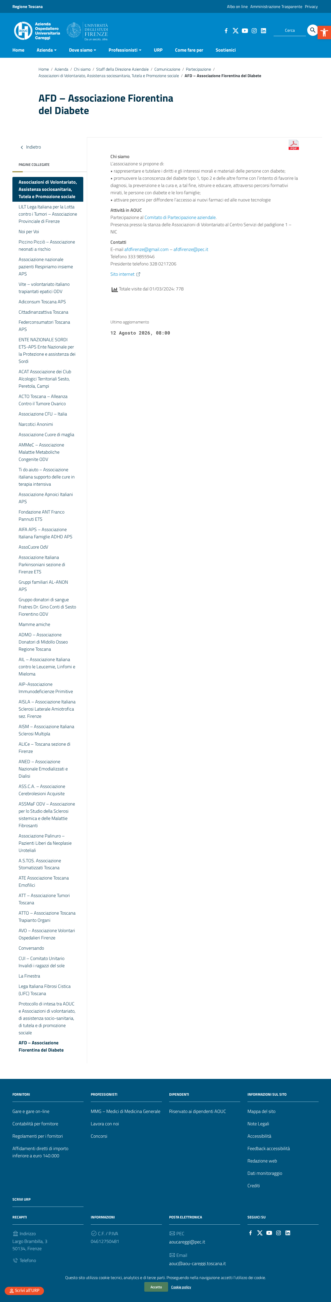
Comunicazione (167, 69)
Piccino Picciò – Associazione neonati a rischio (47, 245)
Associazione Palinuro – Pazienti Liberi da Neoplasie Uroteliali (45, 843)
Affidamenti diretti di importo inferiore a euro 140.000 (40, 1152)
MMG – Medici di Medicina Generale (125, 1111)
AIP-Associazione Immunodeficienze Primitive (46, 688)
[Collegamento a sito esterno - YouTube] (245, 30)
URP (158, 49)
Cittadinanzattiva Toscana (43, 311)
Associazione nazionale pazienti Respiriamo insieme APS (46, 266)
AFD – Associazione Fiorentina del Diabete (41, 1046)
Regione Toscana (27, 6)
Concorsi (99, 1136)
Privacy (311, 6)
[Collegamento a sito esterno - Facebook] (226, 30)
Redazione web (262, 1160)
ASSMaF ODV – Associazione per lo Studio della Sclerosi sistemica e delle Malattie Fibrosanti (47, 814)
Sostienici (226, 49)
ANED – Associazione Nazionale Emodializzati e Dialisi (43, 768)
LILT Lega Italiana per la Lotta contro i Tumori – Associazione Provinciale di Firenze (48, 214)
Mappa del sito (261, 1111)
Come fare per (189, 49)
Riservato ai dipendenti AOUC (197, 1111)
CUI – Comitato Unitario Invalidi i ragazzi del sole (42, 962)
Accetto (156, 1287)
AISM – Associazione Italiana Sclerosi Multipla (46, 730)
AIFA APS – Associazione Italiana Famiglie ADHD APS (45, 533)
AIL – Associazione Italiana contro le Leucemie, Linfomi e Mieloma (47, 666)
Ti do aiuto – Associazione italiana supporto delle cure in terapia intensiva (47, 476)
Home (18, 49)
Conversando (31, 948)
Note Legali (258, 1123)
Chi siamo (82, 69)
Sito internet (122, 274)
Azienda (45, 49)
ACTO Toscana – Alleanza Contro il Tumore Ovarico (43, 400)
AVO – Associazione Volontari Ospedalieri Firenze (47, 934)
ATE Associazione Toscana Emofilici (44, 881)
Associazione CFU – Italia (43, 413)
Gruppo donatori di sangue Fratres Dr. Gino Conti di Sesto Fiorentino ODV (47, 606)
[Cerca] (313, 30)
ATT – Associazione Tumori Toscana (44, 899)
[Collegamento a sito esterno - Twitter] (235, 30)
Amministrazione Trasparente (276, 6)
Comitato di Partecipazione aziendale (180, 217)
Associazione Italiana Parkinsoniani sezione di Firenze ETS (42, 564)
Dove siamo (81, 49)
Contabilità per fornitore (35, 1123)
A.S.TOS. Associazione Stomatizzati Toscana (40, 864)
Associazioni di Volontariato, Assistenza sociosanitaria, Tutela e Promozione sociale (109, 75)
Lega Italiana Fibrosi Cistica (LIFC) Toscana (45, 990)
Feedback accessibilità (268, 1148)
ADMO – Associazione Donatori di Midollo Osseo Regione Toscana (43, 642)
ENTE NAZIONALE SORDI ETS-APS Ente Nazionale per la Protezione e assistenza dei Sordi (47, 350)
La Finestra (29, 975)
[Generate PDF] (294, 145)
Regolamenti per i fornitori (37, 1136)
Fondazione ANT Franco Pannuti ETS (41, 515)
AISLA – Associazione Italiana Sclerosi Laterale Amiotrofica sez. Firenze (47, 709)
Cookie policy (181, 1287)
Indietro (33, 146)
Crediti (253, 1185)
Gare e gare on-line (30, 1111)
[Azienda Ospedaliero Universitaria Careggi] (60, 29)
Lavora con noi (105, 1123)
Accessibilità (259, 1136)
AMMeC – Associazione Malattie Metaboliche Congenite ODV (41, 452)
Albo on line (237, 6)
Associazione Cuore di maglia (46, 434)
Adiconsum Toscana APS (42, 301)
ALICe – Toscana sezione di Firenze (44, 747)
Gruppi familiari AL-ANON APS (43, 586)
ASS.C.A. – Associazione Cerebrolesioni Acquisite (42, 790)
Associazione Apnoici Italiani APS (46, 498)
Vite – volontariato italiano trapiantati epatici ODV (44, 288)
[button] (324, 32)
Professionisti (123, 49)
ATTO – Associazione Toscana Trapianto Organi (47, 916)
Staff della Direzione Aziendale (122, 69)
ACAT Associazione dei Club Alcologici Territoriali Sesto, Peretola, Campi (45, 378)
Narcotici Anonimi (36, 424)
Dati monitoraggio (264, 1173)
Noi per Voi (29, 231)
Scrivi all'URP (27, 1290)
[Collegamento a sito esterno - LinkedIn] (263, 30)
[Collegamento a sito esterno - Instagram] (254, 30)
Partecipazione (198, 69)
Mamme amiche (34, 624)
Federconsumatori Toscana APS (44, 326)
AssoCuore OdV (34, 546)
